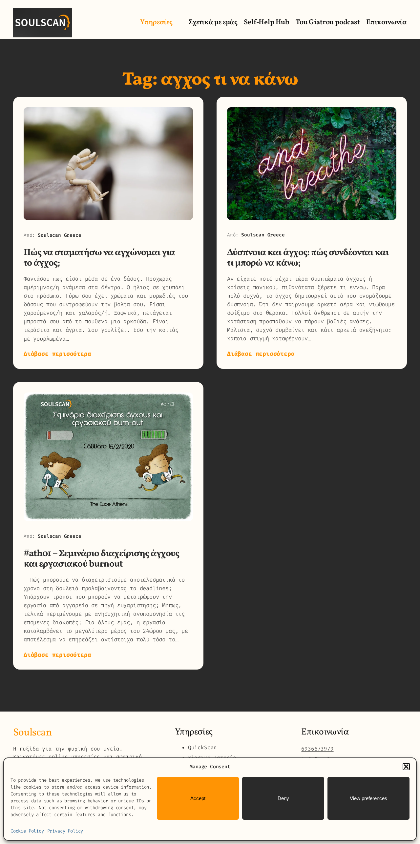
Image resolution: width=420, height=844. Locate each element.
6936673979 (317, 748)
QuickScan (202, 747)
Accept (197, 798)
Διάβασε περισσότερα (57, 354)
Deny (283, 798)
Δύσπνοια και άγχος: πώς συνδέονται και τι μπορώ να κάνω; (308, 258)
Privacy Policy (65, 831)
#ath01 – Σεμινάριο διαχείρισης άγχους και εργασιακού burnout (101, 559)
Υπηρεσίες (156, 22)
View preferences (368, 798)
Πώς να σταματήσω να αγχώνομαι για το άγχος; (99, 258)
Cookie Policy (27, 831)
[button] (406, 766)
